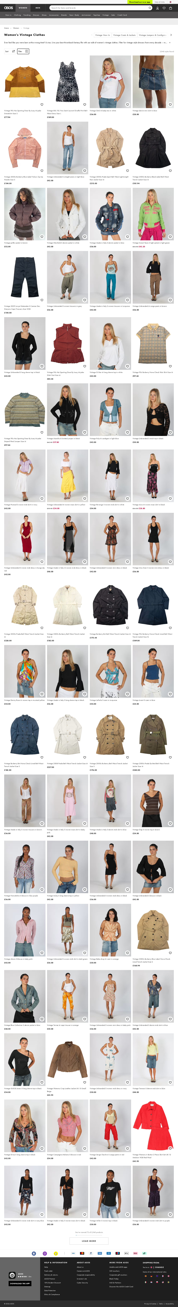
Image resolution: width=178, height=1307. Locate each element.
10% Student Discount (52, 1282)
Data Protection (50, 1290)
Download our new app (139, 2)
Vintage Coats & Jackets (124, 35)
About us (80, 1267)
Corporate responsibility (86, 1275)
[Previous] (92, 35)
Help (46, 1267)
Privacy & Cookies (150, 1304)
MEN (38, 8)
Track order (48, 1271)
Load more (89, 1241)
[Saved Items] (164, 8)
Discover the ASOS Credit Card (121, 1286)
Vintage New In (102, 35)
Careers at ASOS (83, 1271)
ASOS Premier (49, 1279)
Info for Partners (115, 1282)
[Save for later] (42, 104)
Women (16, 28)
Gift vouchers (114, 1271)
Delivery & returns (51, 1275)
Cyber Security (82, 1282)
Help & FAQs (160, 2)
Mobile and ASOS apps (118, 1267)
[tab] (8, 15)
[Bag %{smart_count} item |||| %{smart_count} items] (170, 8)
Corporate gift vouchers (118, 1275)
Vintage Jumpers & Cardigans (152, 35)
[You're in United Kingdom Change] (170, 2)
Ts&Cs (161, 1304)
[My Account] (157, 8)
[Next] (171, 35)
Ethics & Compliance (52, 1294)
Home (6, 28)
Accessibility (170, 1304)
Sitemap (47, 1286)
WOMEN (23, 8)
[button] (146, 1276)
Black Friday (114, 1279)
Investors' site (82, 1279)
